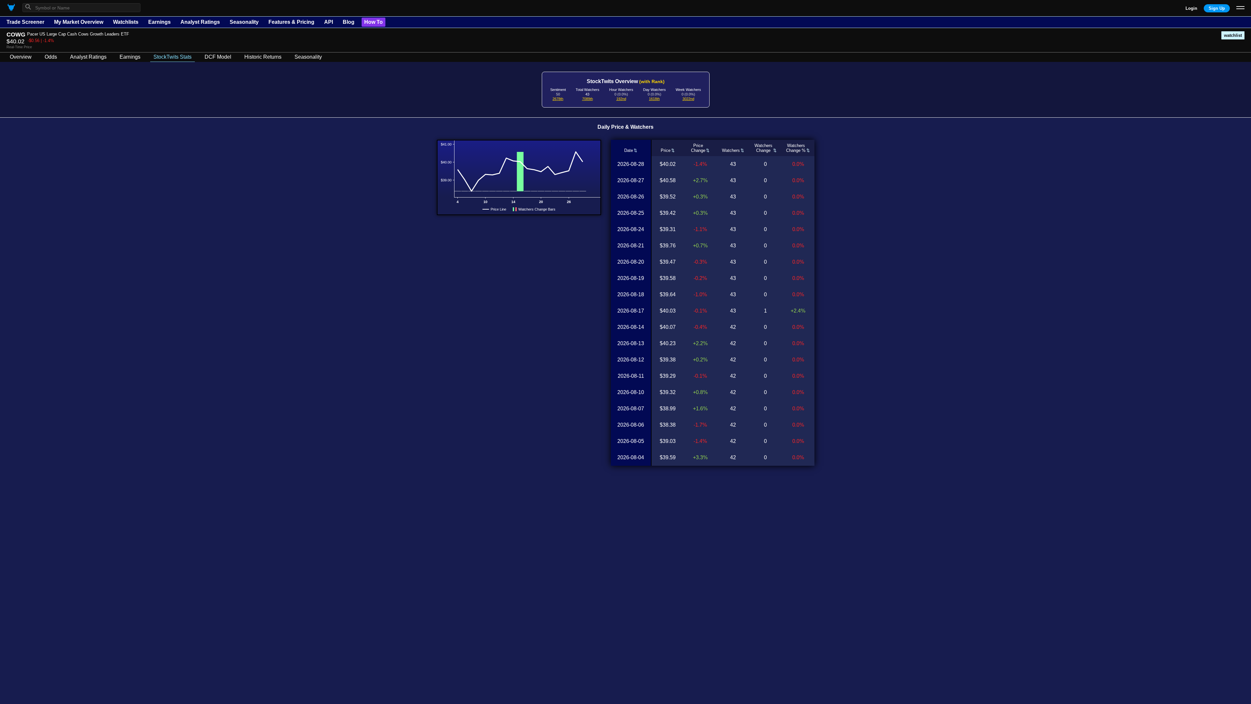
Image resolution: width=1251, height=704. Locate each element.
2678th (558, 99)
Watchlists (125, 22)
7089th (587, 99)
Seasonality (244, 22)
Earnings (159, 22)
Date (628, 150)
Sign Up (1217, 8)
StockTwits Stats (172, 57)
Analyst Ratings (200, 22)
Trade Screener (25, 22)
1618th (654, 99)
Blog (348, 22)
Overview (21, 57)
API (328, 22)
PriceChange (698, 148)
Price (665, 150)
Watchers (731, 150)
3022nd (688, 99)
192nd (621, 99)
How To (373, 22)
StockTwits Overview (626, 81)
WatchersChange (763, 148)
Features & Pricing (291, 22)
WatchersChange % (796, 148)
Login (1191, 8)
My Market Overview (78, 22)
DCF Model (218, 57)
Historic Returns (262, 57)
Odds (51, 57)
